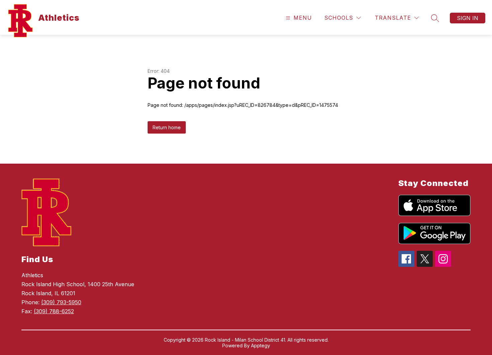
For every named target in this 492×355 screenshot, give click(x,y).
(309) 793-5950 (61, 302)
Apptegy (260, 345)
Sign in (467, 18)
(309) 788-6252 (54, 311)
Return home (167, 127)
